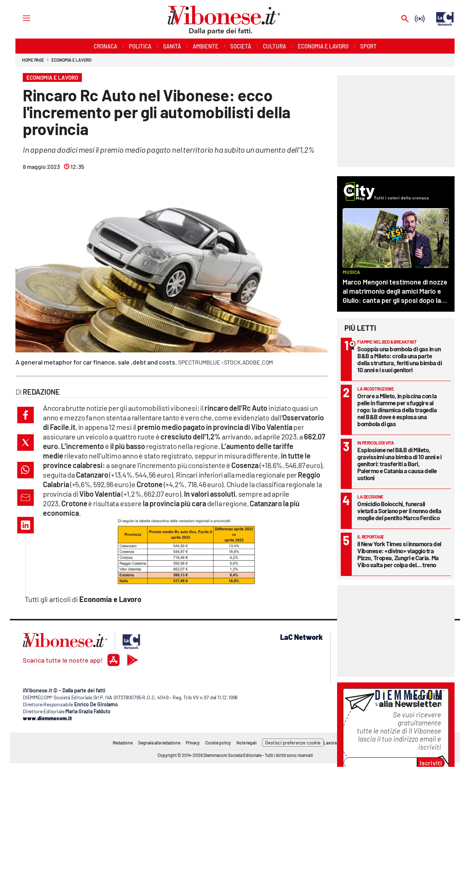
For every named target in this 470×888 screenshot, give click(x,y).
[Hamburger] (19, 18)
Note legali (246, 742)
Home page (33, 59)
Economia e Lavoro (71, 59)
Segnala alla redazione (159, 742)
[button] (25, 415)
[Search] (405, 19)
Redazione (123, 742)
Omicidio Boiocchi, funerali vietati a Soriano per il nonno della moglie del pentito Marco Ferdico (399, 510)
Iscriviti (431, 763)
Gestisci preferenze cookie (293, 743)
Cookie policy (218, 742)
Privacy (193, 742)
